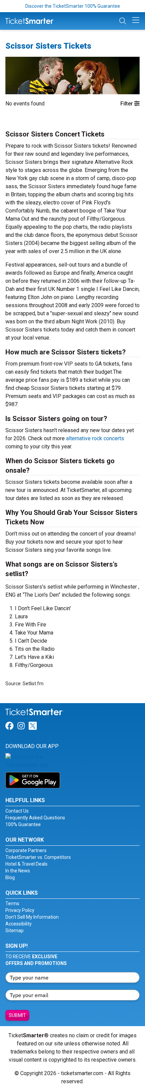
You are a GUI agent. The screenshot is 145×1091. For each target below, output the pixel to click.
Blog (10, 877)
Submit (17, 1015)
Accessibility (18, 923)
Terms (12, 903)
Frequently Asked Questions (35, 817)
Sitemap (14, 930)
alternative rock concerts (95, 438)
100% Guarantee (23, 824)
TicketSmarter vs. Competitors (38, 857)
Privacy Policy (19, 910)
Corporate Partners (26, 850)
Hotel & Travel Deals (26, 864)
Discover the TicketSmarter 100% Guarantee (72, 6)
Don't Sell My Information (32, 917)
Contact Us (17, 811)
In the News (17, 870)
